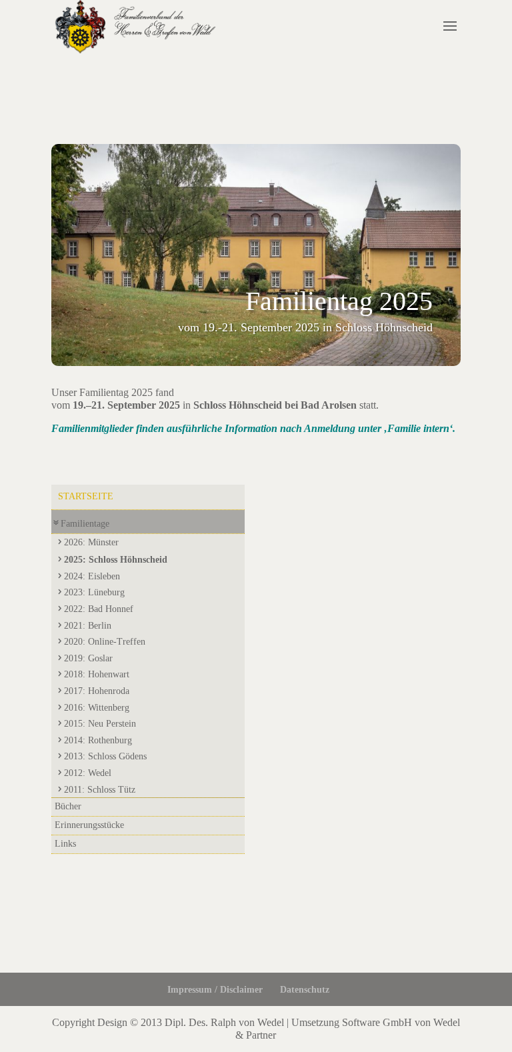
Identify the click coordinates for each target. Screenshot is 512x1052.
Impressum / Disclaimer (215, 990)
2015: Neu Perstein (100, 724)
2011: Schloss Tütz (99, 790)
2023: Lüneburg (94, 592)
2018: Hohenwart (96, 674)
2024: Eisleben (92, 576)
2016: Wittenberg (96, 708)
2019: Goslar (88, 658)
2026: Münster (91, 542)
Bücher (68, 806)
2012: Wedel (87, 773)
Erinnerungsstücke (89, 825)
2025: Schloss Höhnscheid (115, 560)
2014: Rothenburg (98, 740)
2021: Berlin (87, 626)
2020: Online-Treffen (104, 642)
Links (65, 844)
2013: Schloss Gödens (105, 756)
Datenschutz (304, 990)
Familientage (85, 524)
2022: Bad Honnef (98, 609)
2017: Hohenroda (96, 691)
